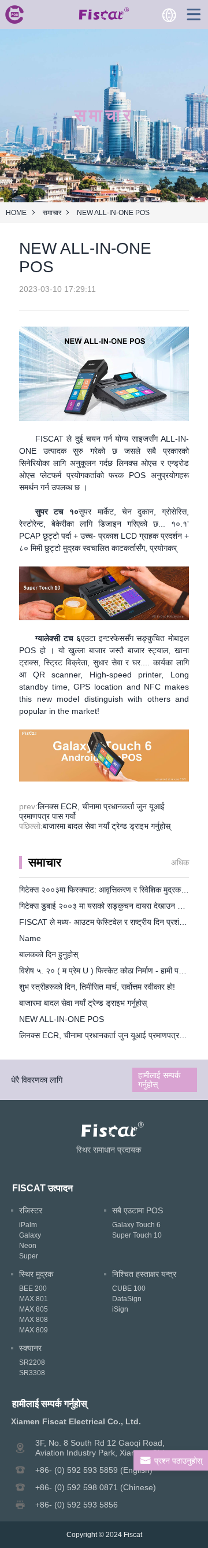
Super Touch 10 (137, 1235)
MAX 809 (33, 1330)
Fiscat (133, 1535)
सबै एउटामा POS (137, 1210)
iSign (120, 1309)
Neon (27, 1246)
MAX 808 (33, 1320)
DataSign (127, 1299)
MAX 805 (33, 1309)
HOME (16, 213)
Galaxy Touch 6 (136, 1225)
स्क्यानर (30, 1348)
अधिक (180, 862)
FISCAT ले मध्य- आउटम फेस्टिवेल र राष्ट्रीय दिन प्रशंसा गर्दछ (110, 922)
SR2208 (32, 1362)
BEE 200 (33, 1288)
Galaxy (30, 1235)
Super (28, 1256)
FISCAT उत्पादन (42, 1188)
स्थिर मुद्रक (36, 1274)
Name (30, 938)
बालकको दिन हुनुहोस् (48, 954)
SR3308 (32, 1373)
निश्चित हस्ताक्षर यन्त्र (144, 1274)
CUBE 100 (129, 1288)
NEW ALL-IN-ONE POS (61, 1019)
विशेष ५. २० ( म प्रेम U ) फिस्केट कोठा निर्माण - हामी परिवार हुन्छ (113, 970)
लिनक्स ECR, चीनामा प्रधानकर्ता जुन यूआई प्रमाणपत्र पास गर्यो (112, 1035)
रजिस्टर (30, 1210)
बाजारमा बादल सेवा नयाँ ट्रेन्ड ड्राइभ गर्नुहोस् (106, 826)
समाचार (52, 213)
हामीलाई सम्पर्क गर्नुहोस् (159, 1080)
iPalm (28, 1225)
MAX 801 (33, 1299)
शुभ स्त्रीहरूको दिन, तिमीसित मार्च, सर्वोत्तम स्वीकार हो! (97, 986)
